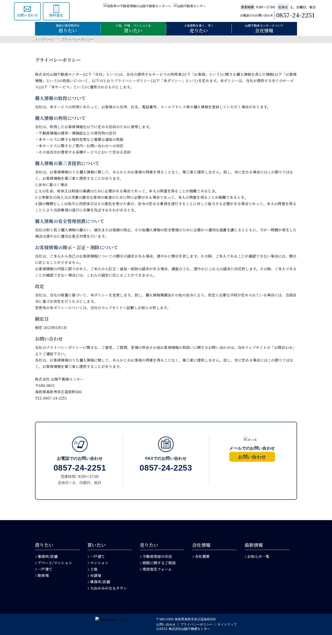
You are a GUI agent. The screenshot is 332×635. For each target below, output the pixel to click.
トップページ (44, 39)
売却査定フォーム (157, 569)
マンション (99, 562)
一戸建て (45, 569)
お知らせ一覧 (258, 556)
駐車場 (43, 575)
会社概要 (202, 556)
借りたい (44, 545)
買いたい (96, 545)
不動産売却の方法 (157, 556)
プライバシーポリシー (196, 624)
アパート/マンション (55, 562)
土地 (94, 569)
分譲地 (95, 575)
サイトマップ (227, 624)
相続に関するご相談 (159, 562)
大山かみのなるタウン (108, 588)
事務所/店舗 (48, 556)
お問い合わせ (166, 624)
